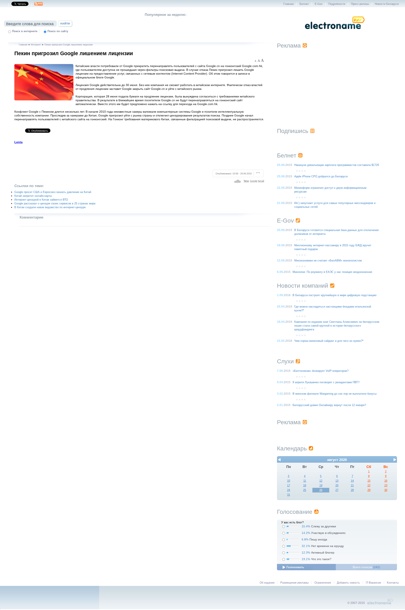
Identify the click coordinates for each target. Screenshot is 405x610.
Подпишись (292, 131)
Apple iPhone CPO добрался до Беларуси (321, 176)
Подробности (336, 4)
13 (336, 480)
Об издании (267, 582)
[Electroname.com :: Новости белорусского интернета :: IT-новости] (334, 32)
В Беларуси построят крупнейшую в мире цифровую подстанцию (335, 295)
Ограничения (323, 582)
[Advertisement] (139, 156)
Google (253, 181)
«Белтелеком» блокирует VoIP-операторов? (320, 370)
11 (304, 480)
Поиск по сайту (57, 31)
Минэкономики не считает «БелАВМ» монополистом (328, 260)
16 (385, 480)
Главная (288, 4)
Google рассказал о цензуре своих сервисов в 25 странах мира (54, 203)
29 (368, 490)
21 (352, 485)
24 (288, 490)
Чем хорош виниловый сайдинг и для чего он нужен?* (328, 340)
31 (288, 494)
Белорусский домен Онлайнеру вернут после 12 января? (329, 405)
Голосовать (295, 567)
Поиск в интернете (24, 31)
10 (288, 480)
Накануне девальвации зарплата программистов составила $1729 (336, 165)
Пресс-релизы (360, 4)
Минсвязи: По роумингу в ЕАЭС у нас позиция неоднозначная (332, 272)
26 (320, 490)
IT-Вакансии (373, 582)
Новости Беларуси (387, 4)
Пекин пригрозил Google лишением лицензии (68, 44)
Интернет (36, 44)
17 (288, 485)
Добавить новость (348, 582)
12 (320, 480)
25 (304, 490)
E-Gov (319, 4)
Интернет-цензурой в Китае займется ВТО (41, 199)
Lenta (18, 142)
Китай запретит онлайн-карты (33, 195)
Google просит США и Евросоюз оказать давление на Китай (52, 192)
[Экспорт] (38, 5)
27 (336, 490)
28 (352, 490)
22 (368, 485)
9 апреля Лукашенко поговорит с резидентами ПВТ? (326, 382)
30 (385, 490)
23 (385, 485)
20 (336, 485)
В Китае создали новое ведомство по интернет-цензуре (50, 207)
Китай (261, 181)
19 (320, 485)
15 (368, 480)
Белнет (304, 4)
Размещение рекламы (294, 582)
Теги (246, 181)
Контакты (393, 582)
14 (352, 480)
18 (304, 485)
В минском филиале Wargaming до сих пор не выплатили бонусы (335, 393)
